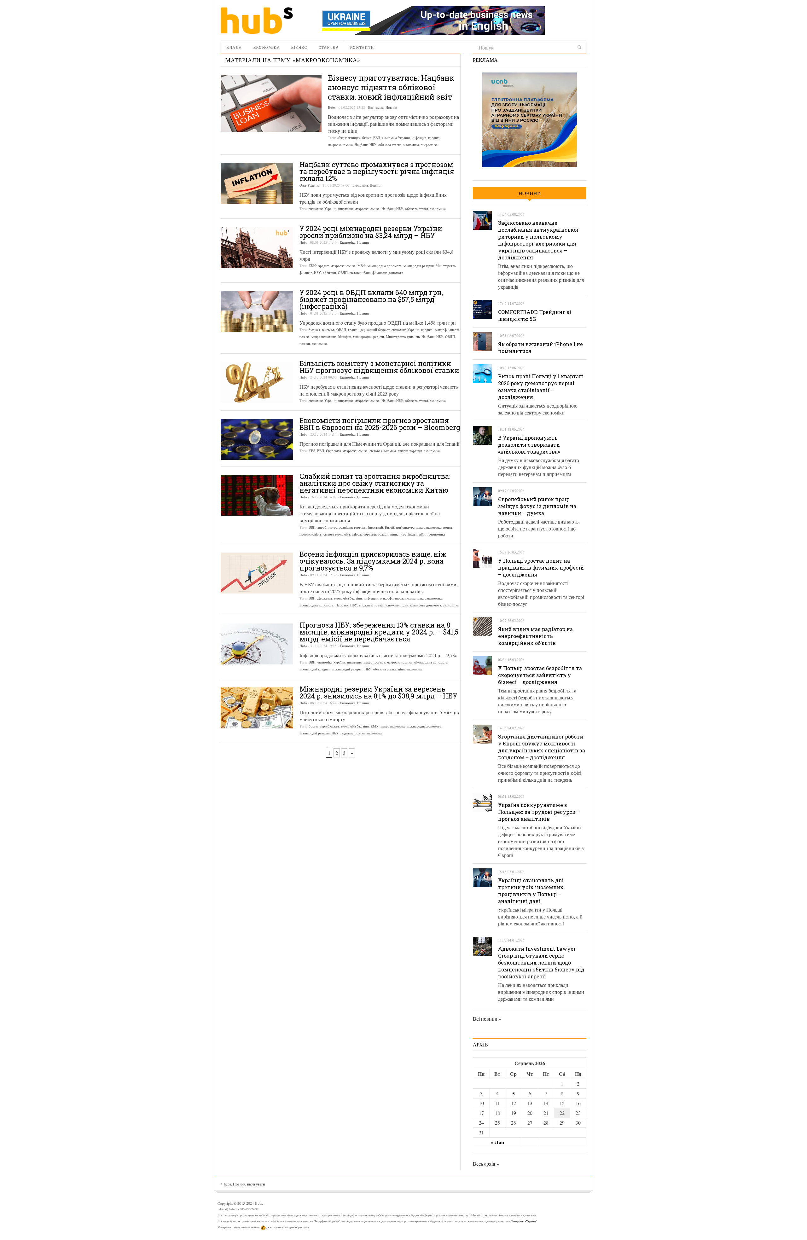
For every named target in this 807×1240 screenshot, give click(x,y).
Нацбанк (361, 144)
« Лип (497, 1142)
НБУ (372, 144)
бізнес (366, 137)
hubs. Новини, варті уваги (257, 20)
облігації (329, 272)
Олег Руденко (309, 185)
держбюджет (329, 726)
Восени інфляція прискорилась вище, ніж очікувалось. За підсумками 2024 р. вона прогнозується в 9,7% (373, 560)
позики (304, 343)
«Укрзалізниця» (348, 137)
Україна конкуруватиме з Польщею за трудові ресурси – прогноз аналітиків (539, 812)
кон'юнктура (405, 527)
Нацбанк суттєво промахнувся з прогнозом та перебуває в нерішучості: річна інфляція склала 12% (376, 171)
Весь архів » (486, 1163)
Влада (234, 47)
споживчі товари (372, 605)
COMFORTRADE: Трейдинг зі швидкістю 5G (534, 315)
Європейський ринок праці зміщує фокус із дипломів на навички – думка (537, 506)
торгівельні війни (414, 534)
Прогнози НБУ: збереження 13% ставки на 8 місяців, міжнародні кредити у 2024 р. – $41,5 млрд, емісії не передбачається (378, 631)
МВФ (361, 265)
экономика (411, 144)
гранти (353, 329)
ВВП (376, 137)
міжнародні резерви (419, 265)
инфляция (419, 137)
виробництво (327, 527)
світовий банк (360, 272)
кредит (323, 265)
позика (360, 733)
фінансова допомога (387, 272)
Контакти (362, 47)
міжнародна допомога (385, 265)
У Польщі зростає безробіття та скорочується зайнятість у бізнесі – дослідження (540, 675)
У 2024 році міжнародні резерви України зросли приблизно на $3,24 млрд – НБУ (370, 232)
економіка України (396, 137)
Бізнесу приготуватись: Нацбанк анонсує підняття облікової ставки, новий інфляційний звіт (391, 87)
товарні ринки (388, 534)
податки (346, 733)
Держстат (324, 598)
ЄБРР (312, 265)
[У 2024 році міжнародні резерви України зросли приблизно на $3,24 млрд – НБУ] (257, 247)
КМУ (375, 726)
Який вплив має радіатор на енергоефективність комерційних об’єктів (535, 636)
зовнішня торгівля (352, 527)
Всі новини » (487, 1018)
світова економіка (382, 450)
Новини (391, 107)
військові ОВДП (334, 329)
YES (312, 450)
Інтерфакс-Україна (524, 1221)
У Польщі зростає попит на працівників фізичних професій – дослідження (541, 567)
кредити (434, 137)
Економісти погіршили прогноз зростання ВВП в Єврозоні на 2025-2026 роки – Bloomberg (379, 424)
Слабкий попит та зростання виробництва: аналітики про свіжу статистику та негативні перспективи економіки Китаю (374, 483)
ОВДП (343, 272)
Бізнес (299, 47)
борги (313, 726)
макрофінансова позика (397, 598)
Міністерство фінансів (403, 336)
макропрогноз (374, 662)
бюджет (314, 329)
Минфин (344, 336)
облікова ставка (389, 144)
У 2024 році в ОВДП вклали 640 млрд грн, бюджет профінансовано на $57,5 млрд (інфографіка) (371, 299)
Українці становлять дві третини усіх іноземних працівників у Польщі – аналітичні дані (531, 890)
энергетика (429, 144)
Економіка (266, 47)
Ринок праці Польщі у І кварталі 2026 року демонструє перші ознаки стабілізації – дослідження (541, 386)
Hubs (331, 107)
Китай (389, 527)
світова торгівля (410, 450)
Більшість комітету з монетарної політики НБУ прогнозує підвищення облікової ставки (379, 367)
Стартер (328, 47)
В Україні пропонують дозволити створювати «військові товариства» (529, 444)
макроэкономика (340, 144)
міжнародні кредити (368, 336)
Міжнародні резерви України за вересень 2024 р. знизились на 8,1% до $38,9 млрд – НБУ (378, 692)
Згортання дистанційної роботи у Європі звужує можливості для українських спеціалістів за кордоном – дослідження (541, 747)
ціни (401, 669)
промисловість (310, 534)
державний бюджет (375, 329)
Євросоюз (333, 450)
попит (447, 527)
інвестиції (375, 527)
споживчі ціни (397, 605)
